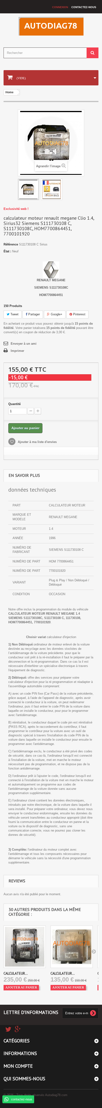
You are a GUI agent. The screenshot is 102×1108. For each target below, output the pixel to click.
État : (7, 251)
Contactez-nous (83, 7)
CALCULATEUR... (16, 973)
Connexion (60, 7)
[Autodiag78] (51, 26)
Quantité (14, 404)
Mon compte (18, 1066)
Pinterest (78, 314)
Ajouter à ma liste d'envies (37, 442)
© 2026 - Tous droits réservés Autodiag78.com (35, 1095)
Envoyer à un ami (24, 343)
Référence (11, 244)
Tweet (14, 314)
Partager (33, 314)
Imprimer (17, 351)
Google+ (56, 314)
